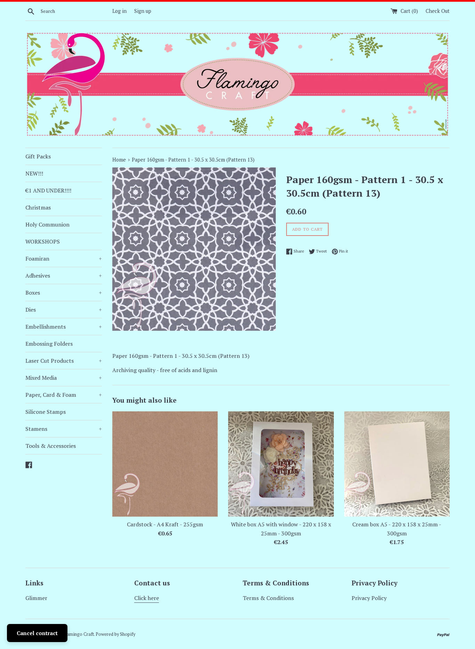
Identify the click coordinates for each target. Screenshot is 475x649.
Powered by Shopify (115, 634)
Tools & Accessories (50, 446)
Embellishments (63, 326)
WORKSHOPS (42, 241)
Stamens (63, 429)
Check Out (438, 11)
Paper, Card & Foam (63, 395)
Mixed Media (63, 377)
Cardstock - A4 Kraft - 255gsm (165, 524)
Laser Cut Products (63, 360)
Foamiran (63, 258)
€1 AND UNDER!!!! (48, 190)
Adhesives (63, 275)
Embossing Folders (49, 343)
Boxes (63, 292)
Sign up (142, 11)
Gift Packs (38, 156)
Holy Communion (47, 224)
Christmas (38, 207)
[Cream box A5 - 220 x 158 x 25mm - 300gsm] (397, 464)
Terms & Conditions (268, 598)
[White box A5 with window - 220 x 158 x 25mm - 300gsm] (280, 464)
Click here (146, 598)
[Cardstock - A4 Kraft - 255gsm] (165, 464)
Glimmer (36, 598)
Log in (119, 11)
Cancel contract (37, 633)
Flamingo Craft (78, 634)
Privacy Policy (369, 598)
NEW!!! (34, 173)
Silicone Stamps (45, 412)
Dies (63, 309)
